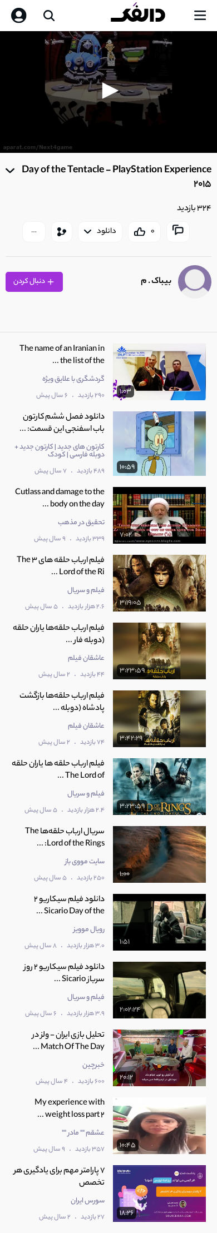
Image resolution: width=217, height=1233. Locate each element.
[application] (108, 92)
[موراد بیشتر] (34, 231)
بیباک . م (156, 281)
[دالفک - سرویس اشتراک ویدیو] (147, 15)
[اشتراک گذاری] (61, 231)
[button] (108, 90)
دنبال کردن (29, 281)
